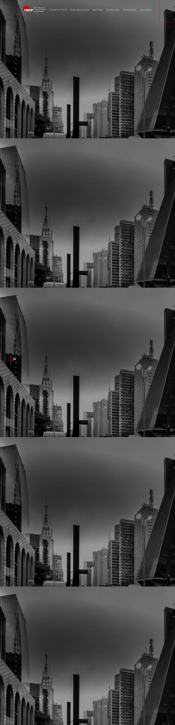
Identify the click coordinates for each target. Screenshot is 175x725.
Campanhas (112, 9)
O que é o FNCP (58, 9)
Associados (146, 9)
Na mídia (98, 9)
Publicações (129, 9)
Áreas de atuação (79, 9)
